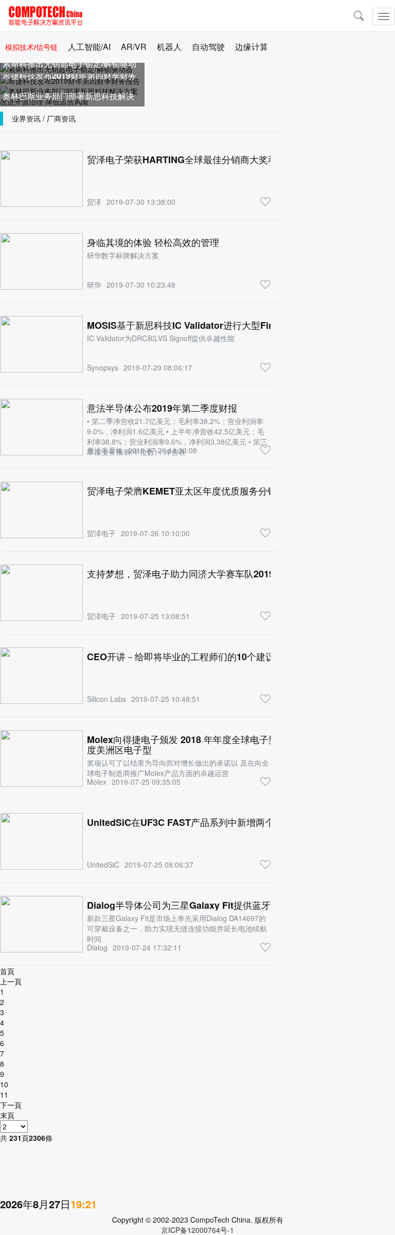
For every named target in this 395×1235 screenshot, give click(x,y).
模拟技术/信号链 (31, 47)
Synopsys (102, 367)
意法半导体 (105, 450)
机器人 (169, 46)
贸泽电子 (101, 533)
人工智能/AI (89, 46)
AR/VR (134, 46)
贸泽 (94, 202)
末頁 (7, 1115)
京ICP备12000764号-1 (197, 1230)
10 (4, 1084)
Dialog (97, 947)
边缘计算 (251, 46)
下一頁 (11, 1105)
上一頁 (11, 981)
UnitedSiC (103, 864)
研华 (94, 284)
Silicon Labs (106, 699)
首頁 (7, 971)
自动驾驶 (208, 46)
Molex (96, 782)
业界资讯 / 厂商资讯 (44, 118)
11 (4, 1094)
